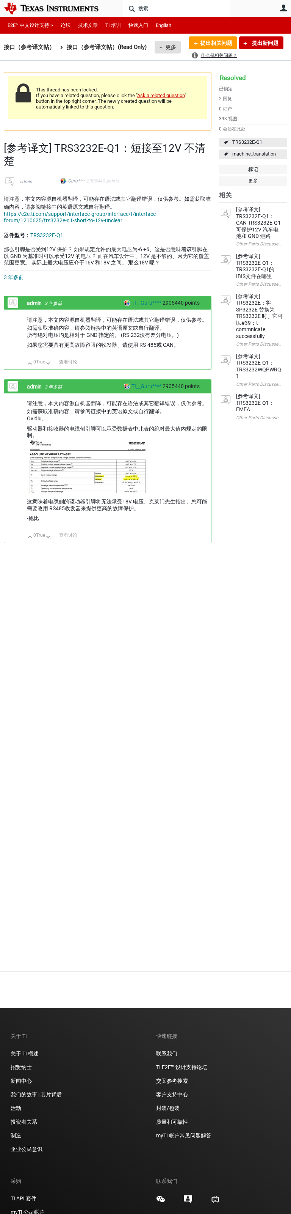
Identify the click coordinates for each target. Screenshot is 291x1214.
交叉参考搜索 (172, 1081)
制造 (16, 1135)
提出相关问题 (216, 43)
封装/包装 (168, 1108)
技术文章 (88, 25)
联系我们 (166, 1053)
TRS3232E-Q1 (247, 142)
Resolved (233, 78)
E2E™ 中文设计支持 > (30, 25)
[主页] (57, 8)
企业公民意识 (26, 1149)
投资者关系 (24, 1122)
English (163, 25)
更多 (171, 47)
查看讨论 (68, 362)
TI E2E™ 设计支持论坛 (181, 1067)
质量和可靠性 (172, 1122)
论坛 (65, 25)
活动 (16, 1108)
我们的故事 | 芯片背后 (36, 1094)
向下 (48, 364)
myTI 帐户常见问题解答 (183, 1135)
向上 (30, 364)
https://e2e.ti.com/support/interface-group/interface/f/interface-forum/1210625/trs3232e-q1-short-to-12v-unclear (80, 217)
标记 (253, 169)
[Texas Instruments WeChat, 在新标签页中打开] (160, 1202)
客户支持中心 (172, 1094)
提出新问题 (264, 43)
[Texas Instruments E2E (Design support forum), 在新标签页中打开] (187, 1202)
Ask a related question (161, 95)
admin (26, 181)
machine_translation (254, 154)
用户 (283, 8)
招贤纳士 (21, 1067)
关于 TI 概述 (25, 1053)
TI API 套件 (23, 1198)
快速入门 (138, 25)
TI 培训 (113, 25)
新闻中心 (21, 1081)
